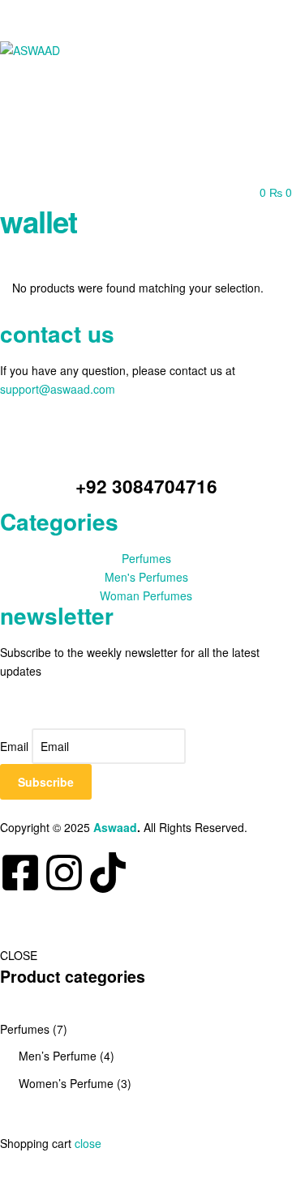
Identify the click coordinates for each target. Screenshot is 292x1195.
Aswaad (115, 827)
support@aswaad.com (57, 389)
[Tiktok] (108, 872)
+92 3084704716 (146, 486)
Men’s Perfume (58, 1056)
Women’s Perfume (66, 1083)
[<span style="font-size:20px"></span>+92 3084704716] (146, 451)
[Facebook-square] (20, 872)
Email (14, 746)
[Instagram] (64, 872)
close (88, 1143)
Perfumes (24, 1029)
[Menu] (146, 14)
